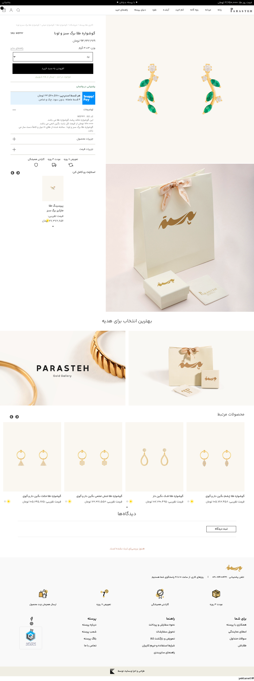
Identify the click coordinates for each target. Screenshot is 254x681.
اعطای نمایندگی (237, 632)
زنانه (219, 10)
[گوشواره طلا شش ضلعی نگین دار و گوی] (93, 457)
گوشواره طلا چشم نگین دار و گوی (225, 496)
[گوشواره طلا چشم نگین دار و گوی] (215, 457)
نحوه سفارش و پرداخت (162, 625)
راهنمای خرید (121, 10)
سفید (44, 220)
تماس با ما (90, 646)
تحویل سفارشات (165, 632)
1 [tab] (53, 226)
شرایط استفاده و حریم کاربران (158, 646)
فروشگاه (73, 25)
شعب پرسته (89, 632)
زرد (47, 220)
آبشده (166, 10)
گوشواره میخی (47, 25)
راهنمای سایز (17, 48)
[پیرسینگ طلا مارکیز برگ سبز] (53, 188)
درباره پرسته (89, 625)
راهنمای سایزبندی (164, 652)
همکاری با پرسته (236, 625)
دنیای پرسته (140, 10)
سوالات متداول (238, 639)
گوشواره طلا (61, 25)
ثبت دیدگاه (221, 529)
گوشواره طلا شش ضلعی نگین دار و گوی (99, 496)
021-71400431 (219, 577)
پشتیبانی (6, 2)
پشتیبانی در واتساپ (85, 86)
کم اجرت (179, 10)
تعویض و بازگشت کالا (162, 639)
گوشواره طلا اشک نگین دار (168, 496)
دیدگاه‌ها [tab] (127, 514)
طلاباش (242, 646)
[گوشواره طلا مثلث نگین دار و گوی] (32, 457)
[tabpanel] (53, 199)
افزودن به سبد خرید (53, 68)
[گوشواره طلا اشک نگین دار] (154, 457)
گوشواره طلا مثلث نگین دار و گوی (42, 496)
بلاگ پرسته (90, 639)
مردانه (208, 10)
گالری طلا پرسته (86, 25)
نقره (154, 10)
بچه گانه (194, 10)
